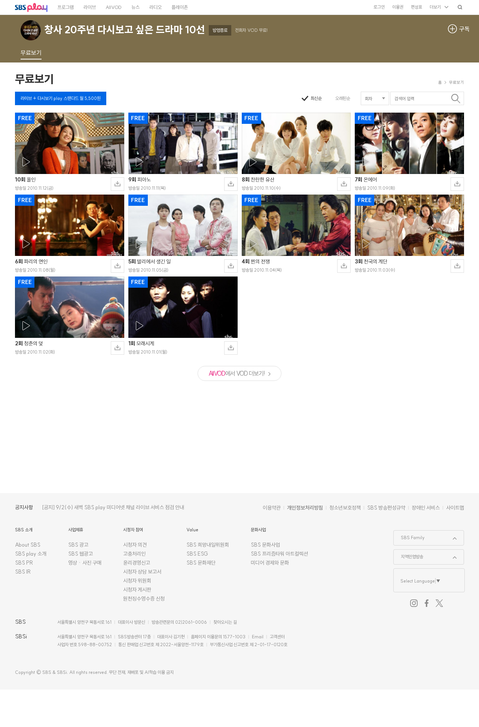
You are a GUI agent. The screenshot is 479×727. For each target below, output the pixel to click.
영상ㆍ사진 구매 (84, 562)
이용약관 (272, 507)
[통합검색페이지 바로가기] (460, 6)
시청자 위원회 (137, 580)
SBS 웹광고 (80, 553)
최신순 (316, 98)
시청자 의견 (135, 544)
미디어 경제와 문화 (270, 562)
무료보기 (34, 79)
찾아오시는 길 (225, 622)
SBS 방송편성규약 (386, 507)
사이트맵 (455, 507)
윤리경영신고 (136, 562)
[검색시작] (456, 98)
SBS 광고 (78, 544)
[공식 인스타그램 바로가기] (414, 603)
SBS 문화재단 (201, 562)
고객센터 (277, 636)
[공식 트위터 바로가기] (439, 603)
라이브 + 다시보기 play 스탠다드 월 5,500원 (61, 98)
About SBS (27, 544)
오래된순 (342, 98)
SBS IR (23, 571)
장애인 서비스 (426, 507)
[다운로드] (117, 184)
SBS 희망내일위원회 (207, 544)
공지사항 (24, 507)
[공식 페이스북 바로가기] (426, 603)
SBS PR (24, 562)
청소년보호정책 (345, 507)
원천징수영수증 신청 (144, 598)
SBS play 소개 (30, 553)
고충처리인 (134, 553)
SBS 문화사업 (265, 544)
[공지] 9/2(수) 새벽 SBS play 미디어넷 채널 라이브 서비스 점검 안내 (113, 507)
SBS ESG (197, 553)
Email (257, 636)
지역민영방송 (408, 554)
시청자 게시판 (137, 589)
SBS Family (409, 535)
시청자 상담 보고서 (142, 571)
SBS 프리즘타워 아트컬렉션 (279, 553)
